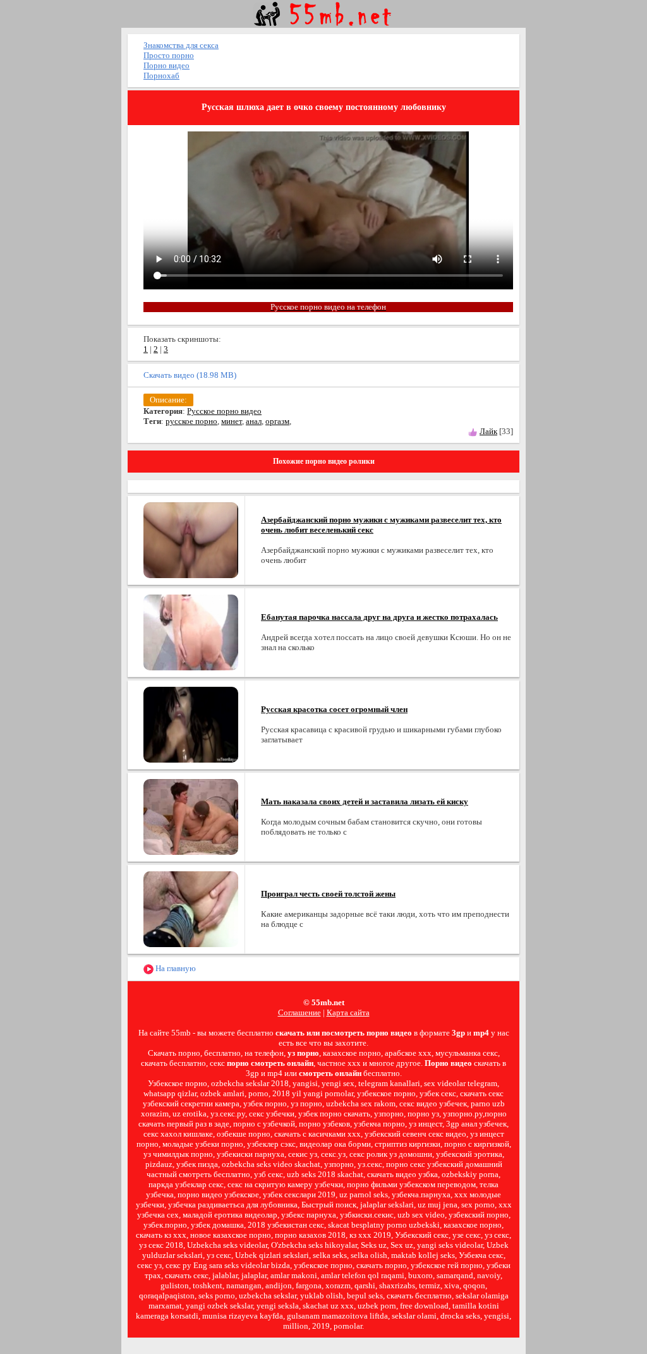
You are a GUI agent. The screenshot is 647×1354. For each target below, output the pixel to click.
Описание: (168, 399)
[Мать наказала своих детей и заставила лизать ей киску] (190, 816)
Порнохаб (161, 75)
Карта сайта (348, 1012)
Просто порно (168, 55)
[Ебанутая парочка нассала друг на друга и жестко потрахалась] (190, 631)
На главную (175, 968)
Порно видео (166, 65)
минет (231, 421)
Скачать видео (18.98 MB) (189, 375)
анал (254, 421)
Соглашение (299, 1012)
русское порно (191, 421)
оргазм (277, 421)
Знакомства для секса (181, 45)
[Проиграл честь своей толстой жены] (190, 908)
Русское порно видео (224, 411)
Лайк (488, 431)
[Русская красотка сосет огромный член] (190, 723)
